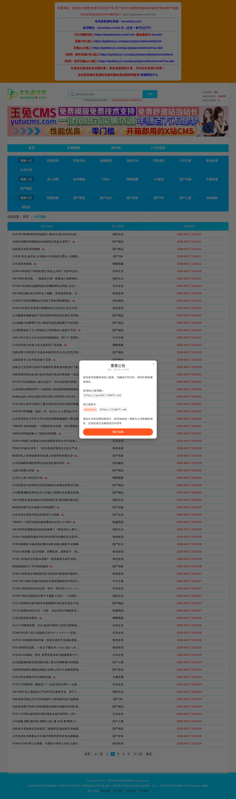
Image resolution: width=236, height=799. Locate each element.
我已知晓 (118, 431)
